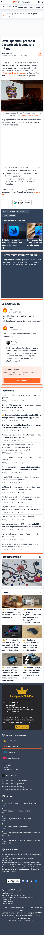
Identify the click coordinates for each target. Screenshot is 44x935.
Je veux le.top (7, 765)
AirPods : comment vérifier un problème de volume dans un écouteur (21, 855)
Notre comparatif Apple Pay (14, 787)
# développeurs (9, 215)
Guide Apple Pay (7, 860)
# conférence (22, 211)
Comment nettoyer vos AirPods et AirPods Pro (18, 858)
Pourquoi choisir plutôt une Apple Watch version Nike (20, 862)
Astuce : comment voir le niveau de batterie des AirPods (21, 865)
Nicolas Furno (7, 53)
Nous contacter (7, 904)
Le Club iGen (11, 741)
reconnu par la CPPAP (33, 913)
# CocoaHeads (9, 211)
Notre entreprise (7, 901)
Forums (4, 763)
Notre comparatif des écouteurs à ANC (18, 790)
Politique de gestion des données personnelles (18, 897)
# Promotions (21, 8)
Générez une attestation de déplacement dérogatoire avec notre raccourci (20, 870)
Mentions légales (7, 893)
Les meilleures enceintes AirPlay (15, 781)
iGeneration (11, 752)
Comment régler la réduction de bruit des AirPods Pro (20, 867)
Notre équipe (6, 899)
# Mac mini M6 (7, 8)
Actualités (8, 390)
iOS (40, 54)
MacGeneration (13, 746)
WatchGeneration (14, 758)
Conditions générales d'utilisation (13, 895)
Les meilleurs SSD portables (14, 784)
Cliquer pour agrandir (29, 115)
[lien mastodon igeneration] (23, 881)
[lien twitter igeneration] (31, 881)
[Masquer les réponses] (3, 351)
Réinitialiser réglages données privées (22, 920)
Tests (5, 592)
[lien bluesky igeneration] (36, 881)
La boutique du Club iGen (10, 769)
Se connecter (22, 380)
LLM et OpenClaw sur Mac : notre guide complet (21, 15)
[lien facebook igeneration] (27, 881)
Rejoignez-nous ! (22, 727)
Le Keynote (6, 767)
